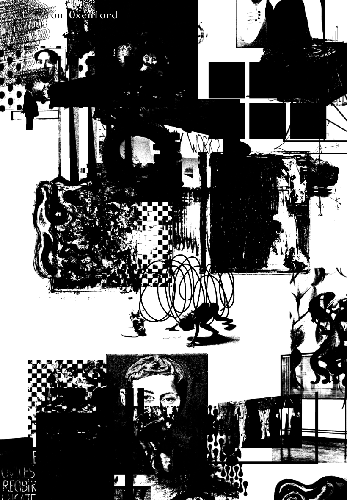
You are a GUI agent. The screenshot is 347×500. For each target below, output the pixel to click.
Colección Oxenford (63, 15)
